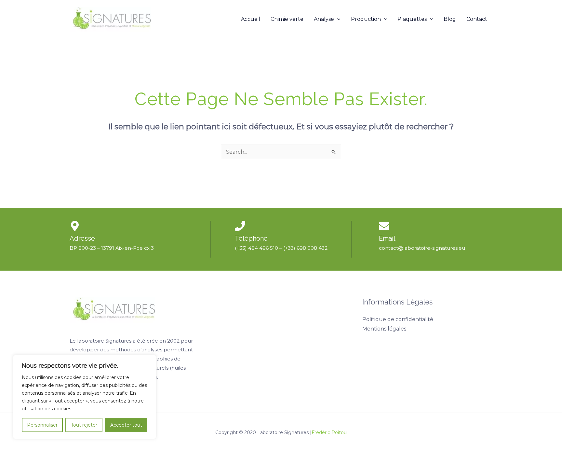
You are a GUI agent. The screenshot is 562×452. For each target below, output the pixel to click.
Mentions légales (384, 329)
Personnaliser (42, 425)
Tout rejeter (84, 425)
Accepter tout (126, 425)
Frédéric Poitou (329, 432)
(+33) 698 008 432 (305, 248)
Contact (476, 19)
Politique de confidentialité (397, 319)
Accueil (250, 19)
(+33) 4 (243, 248)
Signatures (118, 341)
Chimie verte (287, 19)
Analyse (324, 19)
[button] (337, 19)
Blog (450, 19)
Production (366, 19)
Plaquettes (412, 19)
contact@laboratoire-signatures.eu (422, 248)
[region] (84, 397)
